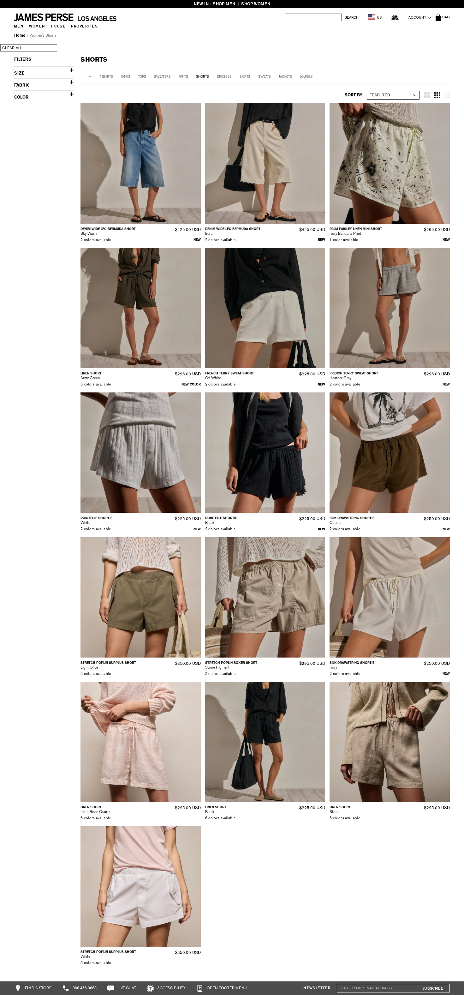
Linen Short (91, 373)
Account (417, 17)
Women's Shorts (43, 35)
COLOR (21, 97)
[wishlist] (395, 17)
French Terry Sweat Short (229, 373)
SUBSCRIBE (432, 988)
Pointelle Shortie (96, 518)
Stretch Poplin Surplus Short (108, 663)
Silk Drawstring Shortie (352, 518)
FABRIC (22, 85)
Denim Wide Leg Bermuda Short (108, 229)
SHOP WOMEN (255, 4)
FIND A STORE (37, 988)
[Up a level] (90, 76)
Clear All (12, 48)
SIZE (19, 73)
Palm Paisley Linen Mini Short (356, 229)
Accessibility (171, 988)
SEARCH (352, 17)
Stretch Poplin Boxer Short (231, 663)
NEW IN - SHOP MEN (214, 4)
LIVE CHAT (126, 988)
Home (19, 35)
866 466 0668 (84, 988)
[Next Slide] (194, 163)
